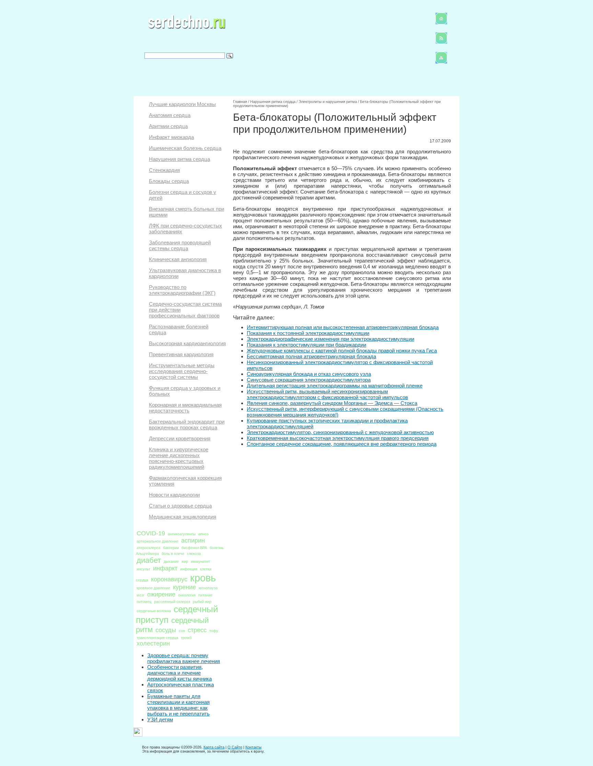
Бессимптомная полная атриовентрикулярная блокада (311, 356)
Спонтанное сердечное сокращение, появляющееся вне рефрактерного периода (342, 444)
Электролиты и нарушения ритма (328, 102)
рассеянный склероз (172, 602)
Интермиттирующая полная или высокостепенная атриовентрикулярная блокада (343, 327)
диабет (149, 560)
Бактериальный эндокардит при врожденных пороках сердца (186, 424)
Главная (240, 102)
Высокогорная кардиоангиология (187, 343)
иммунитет (200, 561)
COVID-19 (151, 533)
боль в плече (173, 554)
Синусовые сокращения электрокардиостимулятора (309, 380)
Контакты (253, 747)
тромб (186, 638)
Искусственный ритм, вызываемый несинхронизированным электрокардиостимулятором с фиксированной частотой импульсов (327, 394)
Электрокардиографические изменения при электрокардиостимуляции (330, 339)
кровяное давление (153, 588)
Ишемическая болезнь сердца (185, 148)
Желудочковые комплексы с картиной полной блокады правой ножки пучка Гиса (342, 350)
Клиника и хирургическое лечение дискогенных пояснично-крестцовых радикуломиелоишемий (178, 458)
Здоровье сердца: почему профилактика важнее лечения (183, 658)
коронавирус (169, 579)
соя (182, 631)
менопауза (208, 588)
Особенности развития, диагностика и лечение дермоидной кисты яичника (179, 673)
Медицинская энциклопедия (182, 517)
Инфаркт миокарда (171, 137)
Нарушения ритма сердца (179, 159)
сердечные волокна (154, 611)
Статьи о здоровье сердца (180, 506)
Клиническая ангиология (178, 259)
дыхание (171, 561)
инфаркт (165, 568)
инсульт (143, 569)
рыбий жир (202, 602)
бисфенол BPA (194, 548)
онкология (187, 595)
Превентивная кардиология (181, 354)
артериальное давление (157, 541)
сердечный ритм (172, 625)
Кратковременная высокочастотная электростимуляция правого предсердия (338, 438)
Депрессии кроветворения (179, 438)
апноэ (203, 534)
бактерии (171, 548)
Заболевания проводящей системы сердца (180, 245)
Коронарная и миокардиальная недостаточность (185, 408)
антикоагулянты (182, 534)
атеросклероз (148, 548)
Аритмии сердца (168, 126)
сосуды (165, 630)
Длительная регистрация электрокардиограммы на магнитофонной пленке (334, 385)
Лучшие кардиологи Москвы (182, 104)
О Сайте (235, 747)
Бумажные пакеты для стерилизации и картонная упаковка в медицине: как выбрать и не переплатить (178, 705)
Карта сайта (214, 747)
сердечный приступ (177, 614)
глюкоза (194, 554)
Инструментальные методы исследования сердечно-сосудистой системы (181, 371)
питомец (144, 602)
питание (205, 595)
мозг (140, 595)
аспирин (193, 540)
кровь (203, 577)
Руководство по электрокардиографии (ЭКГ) (182, 290)
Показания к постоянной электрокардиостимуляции (308, 333)
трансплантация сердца (157, 638)
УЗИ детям (160, 719)
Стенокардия (164, 170)
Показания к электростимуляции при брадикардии (306, 345)
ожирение (161, 594)
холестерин (153, 643)
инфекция (188, 569)
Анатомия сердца (169, 115)
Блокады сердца (169, 181)
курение (184, 587)
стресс (197, 630)
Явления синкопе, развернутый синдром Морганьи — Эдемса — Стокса (332, 403)
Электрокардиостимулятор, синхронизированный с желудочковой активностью (340, 432)
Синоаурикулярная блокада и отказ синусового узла (309, 374)
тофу (213, 631)
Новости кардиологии (174, 495)
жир (185, 561)
